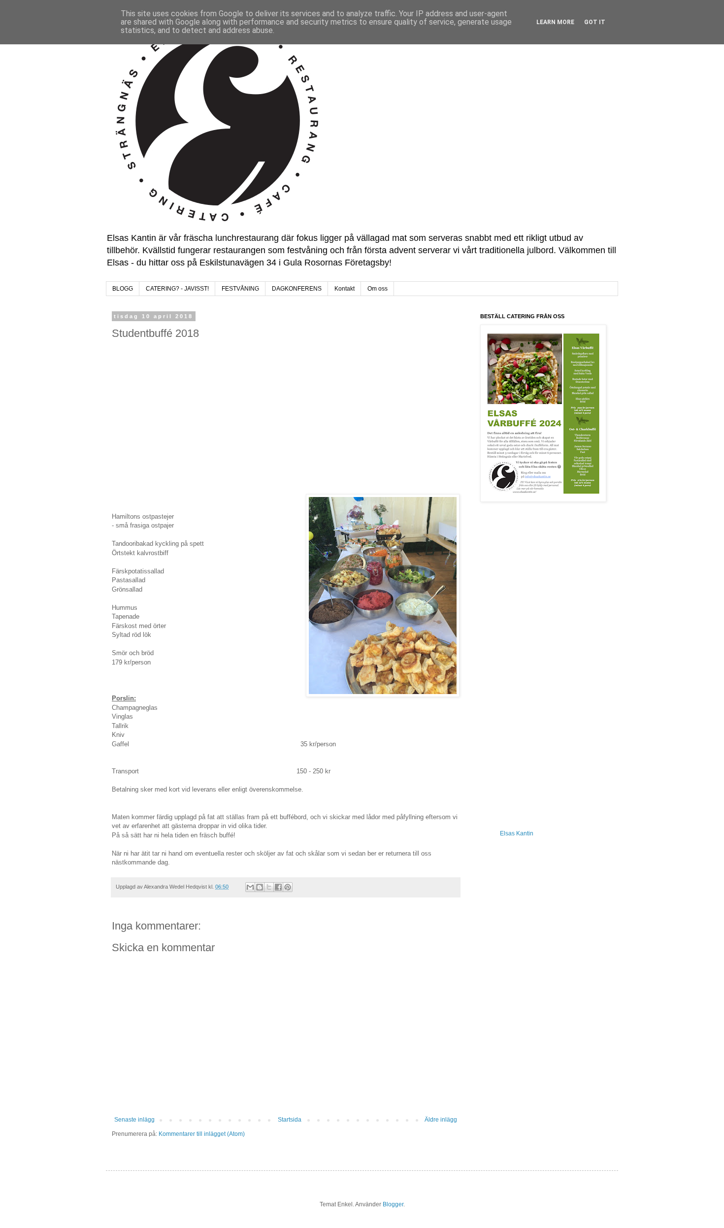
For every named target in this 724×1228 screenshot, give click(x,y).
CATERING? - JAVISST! (177, 288)
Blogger (393, 1204)
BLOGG (122, 288)
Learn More (555, 22)
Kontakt (344, 288)
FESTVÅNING (240, 288)
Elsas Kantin (516, 833)
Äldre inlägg (441, 1119)
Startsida (289, 1119)
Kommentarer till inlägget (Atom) (202, 1133)
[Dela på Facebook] (278, 887)
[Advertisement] (286, 417)
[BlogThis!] (259, 887)
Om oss (377, 288)
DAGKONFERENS (297, 288)
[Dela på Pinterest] (288, 887)
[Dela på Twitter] (269, 887)
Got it (594, 22)
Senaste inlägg (134, 1119)
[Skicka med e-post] (250, 887)
